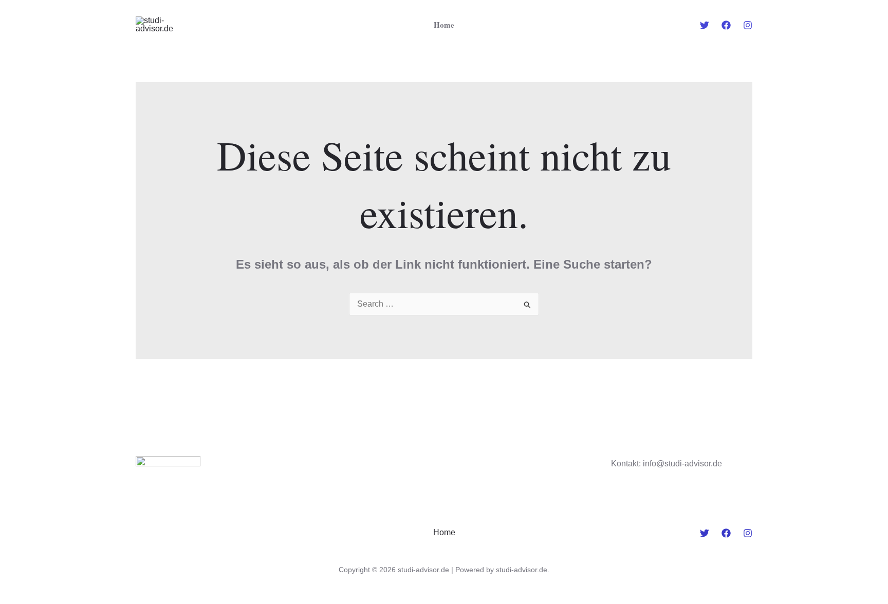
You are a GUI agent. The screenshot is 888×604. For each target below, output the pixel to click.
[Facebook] (726, 25)
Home (444, 24)
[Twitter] (704, 25)
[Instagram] (747, 25)
